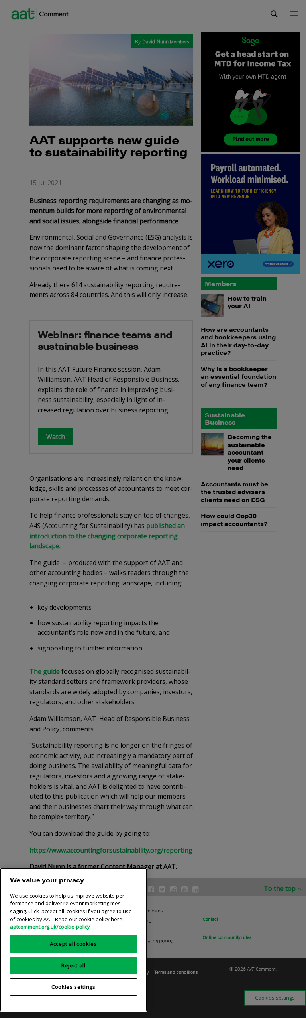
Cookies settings (73, 986)
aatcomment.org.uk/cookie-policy (50, 926)
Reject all (73, 965)
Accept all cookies (73, 943)
